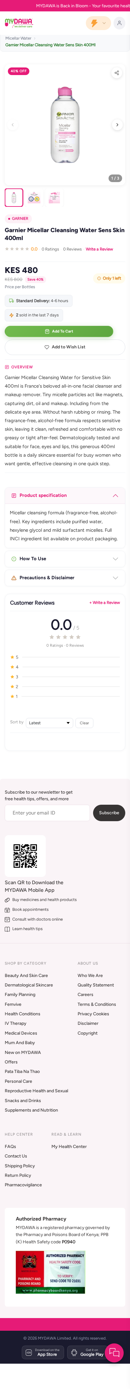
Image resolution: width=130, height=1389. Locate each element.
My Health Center (69, 1146)
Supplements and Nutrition (31, 1110)
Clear (84, 722)
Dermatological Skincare (29, 985)
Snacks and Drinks (23, 1100)
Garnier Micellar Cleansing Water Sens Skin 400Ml (50, 44)
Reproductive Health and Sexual (36, 1091)
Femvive (13, 1004)
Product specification (43, 495)
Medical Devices (21, 1033)
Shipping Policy (20, 1166)
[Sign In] (119, 23)
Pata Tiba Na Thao (22, 1071)
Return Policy (18, 1175)
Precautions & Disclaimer (47, 577)
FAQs (10, 1146)
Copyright (88, 1033)
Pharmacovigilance (23, 1185)
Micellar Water (18, 38)
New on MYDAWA (23, 1052)
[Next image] (117, 124)
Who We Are (90, 975)
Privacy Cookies (93, 1014)
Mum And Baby (20, 1042)
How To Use (33, 558)
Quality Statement (96, 985)
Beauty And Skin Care (26, 975)
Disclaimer (88, 1023)
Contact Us (16, 1156)
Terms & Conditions (97, 1004)
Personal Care (18, 1081)
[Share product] (116, 72)
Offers (11, 1062)
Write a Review (99, 249)
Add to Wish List (69, 347)
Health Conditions (22, 1014)
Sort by (17, 722)
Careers (85, 994)
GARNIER (20, 218)
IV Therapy (16, 1023)
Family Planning (20, 994)
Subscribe (109, 812)
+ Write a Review (104, 602)
